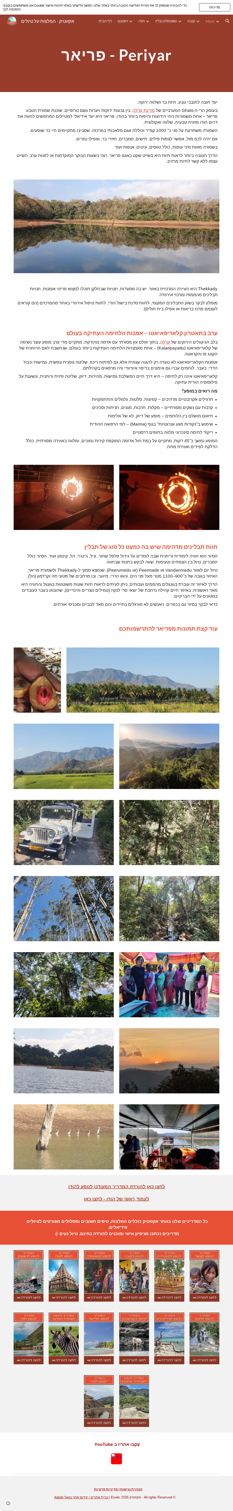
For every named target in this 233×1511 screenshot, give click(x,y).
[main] (116, 53)
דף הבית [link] (105, 21)
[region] (116, 7)
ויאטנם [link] (123, 21)
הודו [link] (142, 21)
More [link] (210, 21)
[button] (227, 20)
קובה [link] (191, 21)
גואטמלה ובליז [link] (166, 21)
